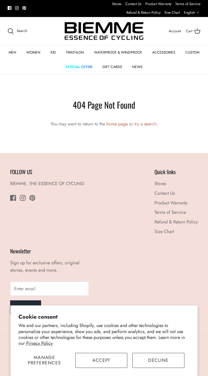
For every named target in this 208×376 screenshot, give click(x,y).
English (189, 12)
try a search (145, 124)
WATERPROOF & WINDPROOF (118, 52)
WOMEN (33, 52)
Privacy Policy (39, 343)
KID (53, 52)
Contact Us (133, 3)
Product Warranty (158, 3)
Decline (158, 360)
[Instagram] (17, 8)
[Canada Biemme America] (104, 31)
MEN (12, 52)
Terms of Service (187, 3)
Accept (101, 360)
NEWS (137, 66)
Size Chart (172, 12)
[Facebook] (9, 8)
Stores (117, 3)
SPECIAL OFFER (78, 66)
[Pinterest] (24, 8)
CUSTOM (192, 52)
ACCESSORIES (163, 52)
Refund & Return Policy (143, 12)
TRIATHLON (75, 52)
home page (117, 124)
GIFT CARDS (112, 66)
